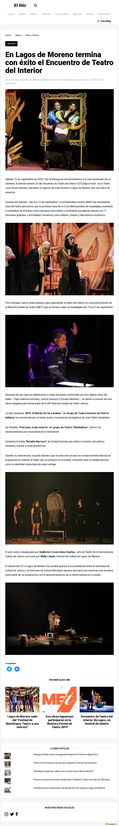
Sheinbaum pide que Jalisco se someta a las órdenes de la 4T (64, 771)
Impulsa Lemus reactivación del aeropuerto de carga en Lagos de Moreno (69, 788)
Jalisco (22, 14)
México (33, 14)
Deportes (77, 14)
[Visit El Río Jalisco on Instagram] (6, 815)
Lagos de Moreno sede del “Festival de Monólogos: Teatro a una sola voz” (22, 722)
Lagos (11, 14)
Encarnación (104, 14)
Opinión (90, 14)
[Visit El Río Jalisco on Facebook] (16, 815)
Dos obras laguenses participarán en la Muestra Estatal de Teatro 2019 (59, 722)
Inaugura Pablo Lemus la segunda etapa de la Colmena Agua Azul (66, 754)
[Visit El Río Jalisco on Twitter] (12, 815)
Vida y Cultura (61, 14)
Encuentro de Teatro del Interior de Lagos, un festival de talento (97, 720)
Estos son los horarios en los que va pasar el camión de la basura (65, 763)
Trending (105, 21)
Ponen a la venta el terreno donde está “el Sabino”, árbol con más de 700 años (71, 779)
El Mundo (46, 14)
